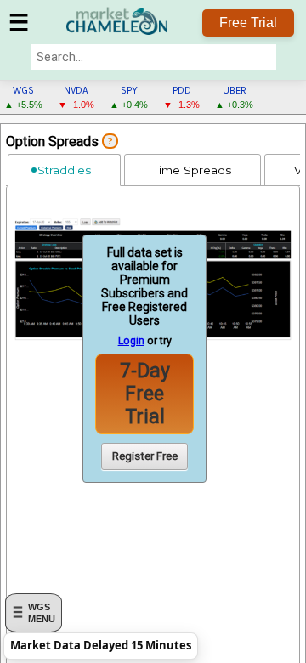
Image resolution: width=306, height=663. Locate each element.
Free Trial (248, 22)
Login (131, 340)
